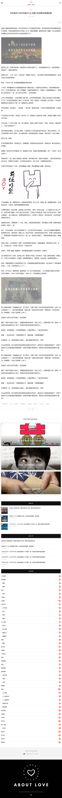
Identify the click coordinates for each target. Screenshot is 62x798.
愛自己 (4, 625)
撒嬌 (3, 583)
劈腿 (3, 678)
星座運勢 (4, 707)
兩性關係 (3, 579)
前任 (15, 28)
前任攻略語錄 (22, 403)
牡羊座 (3, 717)
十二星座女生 (5, 696)
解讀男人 (4, 636)
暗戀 (3, 594)
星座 (2, 689)
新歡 (49, 31)
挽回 (3, 615)
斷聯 (3, 618)
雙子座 (3, 739)
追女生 (4, 728)
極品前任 (35, 403)
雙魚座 (3, 742)
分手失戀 (4, 608)
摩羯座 (3, 686)
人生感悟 (3, 576)
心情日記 (3, 654)
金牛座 (3, 735)
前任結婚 (29, 403)
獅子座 (3, 721)
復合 (3, 611)
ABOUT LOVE (32, 754)
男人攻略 (4, 629)
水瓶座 (3, 714)
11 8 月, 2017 (31, 16)
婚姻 (2, 640)
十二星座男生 (5, 700)
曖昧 (3, 586)
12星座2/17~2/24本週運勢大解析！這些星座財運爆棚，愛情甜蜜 (24, 516)
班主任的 (41, 403)
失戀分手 (3, 604)
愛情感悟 (3, 668)
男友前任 (47, 403)
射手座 (3, 647)
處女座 (3, 731)
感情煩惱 (3, 671)
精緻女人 (4, 632)
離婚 (3, 643)
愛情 (2, 664)
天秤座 (3, 597)
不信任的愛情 (4, 403)
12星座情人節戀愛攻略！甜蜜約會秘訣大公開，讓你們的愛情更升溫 (24, 508)
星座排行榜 (5, 703)
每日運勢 (3, 710)
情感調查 (3, 661)
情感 (31, 10)
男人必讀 (3, 724)
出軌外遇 (4, 675)
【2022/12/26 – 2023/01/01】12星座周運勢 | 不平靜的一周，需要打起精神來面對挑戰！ (29, 524)
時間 (36, 31)
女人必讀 (3, 622)
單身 (2, 590)
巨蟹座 (3, 650)
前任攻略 (16, 403)
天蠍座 (3, 601)
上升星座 (4, 693)
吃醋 (3, 682)
